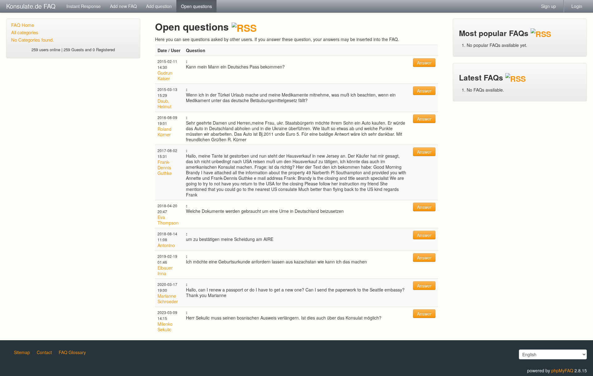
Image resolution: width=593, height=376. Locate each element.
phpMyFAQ (562, 370)
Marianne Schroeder (168, 298)
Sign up (548, 6)
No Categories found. (32, 39)
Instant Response (83, 6)
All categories (24, 32)
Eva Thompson (168, 220)
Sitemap (22, 352)
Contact (44, 352)
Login (576, 6)
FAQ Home (22, 25)
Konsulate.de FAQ (31, 6)
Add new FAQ (123, 6)
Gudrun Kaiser (165, 75)
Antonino (166, 245)
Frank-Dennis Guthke (165, 167)
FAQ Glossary (72, 352)
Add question (159, 6)
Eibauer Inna (165, 270)
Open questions (196, 6)
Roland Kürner (164, 132)
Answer (424, 63)
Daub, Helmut (164, 103)
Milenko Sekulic (165, 327)
